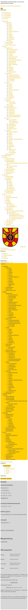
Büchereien (8, 196)
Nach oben (9, 478)
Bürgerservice (9, 48)
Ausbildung (13, 152)
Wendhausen (11, 39)
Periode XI (13, 103)
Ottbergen (10, 36)
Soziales (5, 157)
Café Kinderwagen (10, 158)
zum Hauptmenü (7, 15)
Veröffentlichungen (12, 206)
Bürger (4, 46)
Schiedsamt (11, 69)
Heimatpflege (9, 203)
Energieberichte (9, 191)
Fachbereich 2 (11, 110)
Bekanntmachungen (13, 49)
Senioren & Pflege (10, 172)
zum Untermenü (6, 17)
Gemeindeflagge (9, 42)
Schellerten (11, 37)
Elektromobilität (11, 52)
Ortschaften (8, 22)
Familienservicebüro (10, 169)
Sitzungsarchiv (11, 101)
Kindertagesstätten (10, 161)
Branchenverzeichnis (10, 190)
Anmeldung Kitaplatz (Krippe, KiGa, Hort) (17, 163)
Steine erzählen (12, 212)
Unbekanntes (14, 214)
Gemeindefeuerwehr (13, 131)
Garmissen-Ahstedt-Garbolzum (15, 139)
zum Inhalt (5, 18)
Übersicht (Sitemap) (7, 255)
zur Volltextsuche (7, 14)
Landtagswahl (11, 124)
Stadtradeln (8, 224)
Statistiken (10, 70)
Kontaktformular (4, 498)
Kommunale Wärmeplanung (14, 60)
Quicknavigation (9, 461)
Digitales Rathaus (7, 155)
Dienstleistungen (12, 51)
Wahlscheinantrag (12, 128)
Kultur (4, 194)
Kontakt (5, 256)
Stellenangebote (12, 72)
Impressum (5, 258)
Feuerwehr (8, 130)
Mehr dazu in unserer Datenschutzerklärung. (11, 6)
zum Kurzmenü (6, 12)
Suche (7, 473)
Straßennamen (9, 221)
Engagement (9, 173)
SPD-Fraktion (11, 81)
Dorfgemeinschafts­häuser (12, 197)
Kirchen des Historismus (16, 218)
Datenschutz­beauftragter (14, 116)
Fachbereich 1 (11, 109)
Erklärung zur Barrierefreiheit (7, 530)
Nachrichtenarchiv (10, 154)
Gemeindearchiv (12, 58)
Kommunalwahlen (12, 119)
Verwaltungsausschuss (13, 75)
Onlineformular (4, 541)
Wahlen (7, 118)
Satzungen (10, 67)
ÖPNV (9, 66)
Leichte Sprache (14, 122)
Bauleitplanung (9, 178)
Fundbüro (10, 55)
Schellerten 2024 (10, 208)
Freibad (7, 199)
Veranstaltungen (9, 223)
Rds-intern (10, 104)
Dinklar (10, 28)
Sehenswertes (9, 209)
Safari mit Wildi (11, 220)
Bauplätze (8, 179)
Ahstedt (10, 24)
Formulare (10, 54)
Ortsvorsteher (9, 98)
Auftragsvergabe (9, 176)
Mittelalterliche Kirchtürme (17, 215)
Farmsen (10, 30)
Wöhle (9, 40)
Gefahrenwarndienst (13, 57)
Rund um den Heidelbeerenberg (15, 211)
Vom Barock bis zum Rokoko (17, 217)
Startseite (5, 253)
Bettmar (10, 25)
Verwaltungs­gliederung (11, 107)
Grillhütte (8, 200)
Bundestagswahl (12, 125)
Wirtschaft (5, 175)
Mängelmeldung (12, 63)
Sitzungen (8, 100)
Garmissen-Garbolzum (13, 31)
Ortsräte (7, 82)
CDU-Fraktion (11, 79)
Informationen (14, 121)
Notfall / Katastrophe (13, 64)
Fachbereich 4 (11, 113)
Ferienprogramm (9, 170)
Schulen (8, 164)
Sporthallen (8, 202)
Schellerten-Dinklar (12, 166)
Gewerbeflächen (9, 193)
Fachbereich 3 (11, 112)
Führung (13, 151)
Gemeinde (5, 21)
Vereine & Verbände (10, 226)
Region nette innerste (11, 45)
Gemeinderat (9, 73)
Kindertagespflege (10, 160)
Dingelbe (10, 27)
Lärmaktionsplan (12, 61)
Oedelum (10, 34)
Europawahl (11, 127)
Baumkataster (11, 205)
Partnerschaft (9, 43)
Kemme (10, 33)
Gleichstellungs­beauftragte (14, 115)
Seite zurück (3, 478)
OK (1, 8)
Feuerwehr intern (12, 149)
